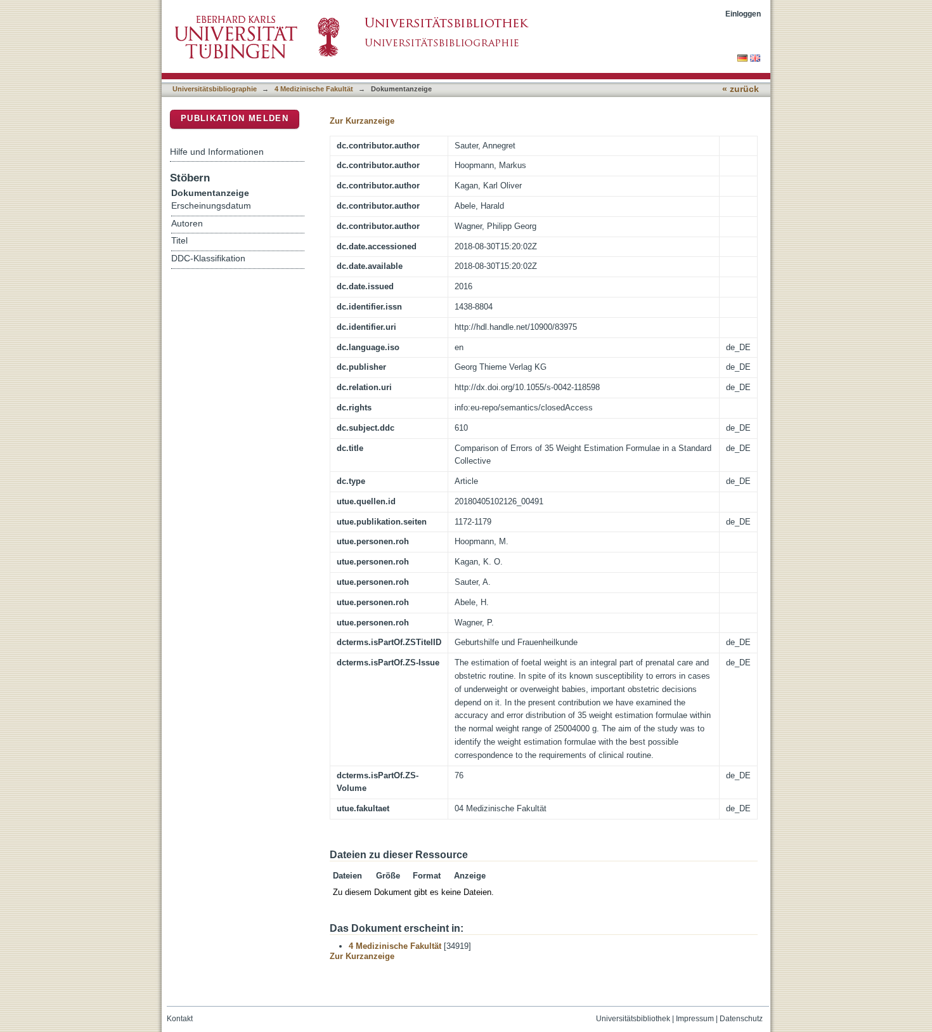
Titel (179, 240)
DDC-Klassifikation (208, 258)
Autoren (187, 223)
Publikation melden (234, 118)
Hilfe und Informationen (217, 152)
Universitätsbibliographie (214, 89)
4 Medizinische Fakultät (314, 89)
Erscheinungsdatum (211, 206)
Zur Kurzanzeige (362, 121)
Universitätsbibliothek (633, 1018)
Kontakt (180, 1018)
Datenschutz (741, 1018)
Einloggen (743, 14)
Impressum (695, 1018)
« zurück (740, 89)
